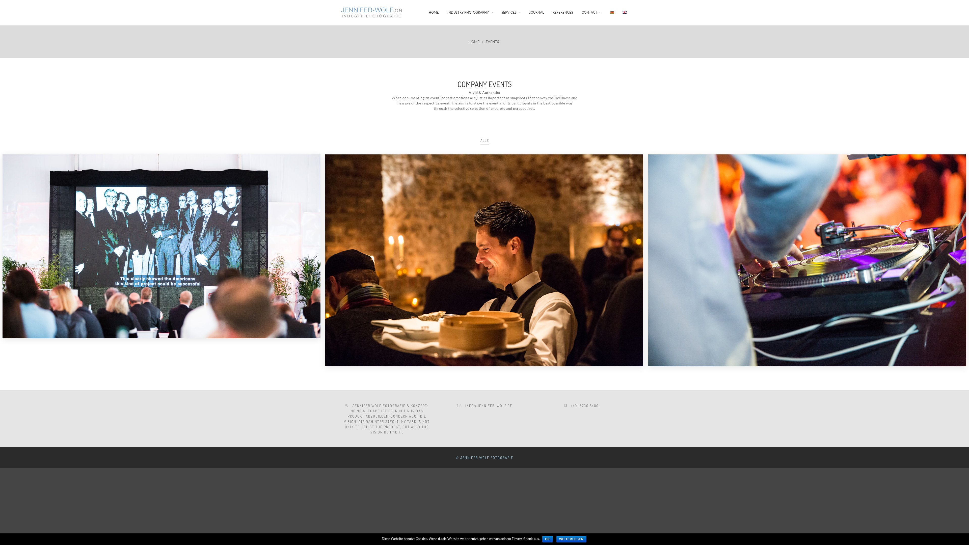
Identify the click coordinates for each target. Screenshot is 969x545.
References (563, 12)
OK (547, 539)
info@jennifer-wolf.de (487, 405)
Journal (536, 12)
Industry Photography (468, 12)
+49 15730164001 (583, 405)
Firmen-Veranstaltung (807, 276)
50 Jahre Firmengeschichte (161, 260)
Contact (589, 12)
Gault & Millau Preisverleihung (484, 276)
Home (434, 12)
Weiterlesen (571, 539)
